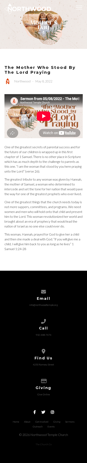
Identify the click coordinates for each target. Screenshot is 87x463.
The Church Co (44, 444)
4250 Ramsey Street (43, 364)
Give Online (43, 394)
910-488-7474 (43, 334)
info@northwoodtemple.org (43, 304)
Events (51, 426)
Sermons (69, 421)
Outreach (38, 426)
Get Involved (41, 421)
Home (16, 421)
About (27, 421)
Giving (56, 421)
